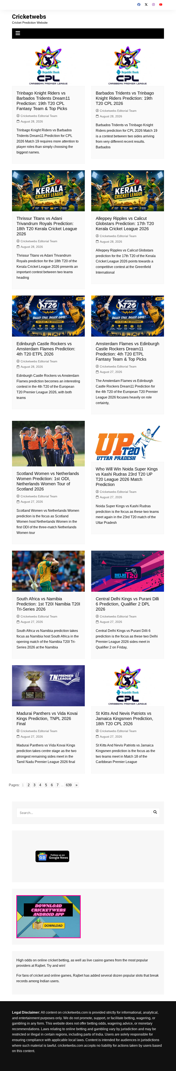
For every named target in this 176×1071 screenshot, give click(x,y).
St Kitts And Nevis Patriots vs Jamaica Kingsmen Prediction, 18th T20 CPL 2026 (124, 718)
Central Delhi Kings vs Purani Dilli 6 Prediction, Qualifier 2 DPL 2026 (127, 603)
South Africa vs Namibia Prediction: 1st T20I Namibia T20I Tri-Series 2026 (48, 603)
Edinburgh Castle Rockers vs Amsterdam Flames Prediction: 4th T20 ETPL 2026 (46, 348)
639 (69, 785)
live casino (95, 960)
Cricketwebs (29, 16)
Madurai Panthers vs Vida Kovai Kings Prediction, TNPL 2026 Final (47, 718)
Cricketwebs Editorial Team (39, 116)
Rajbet (78, 975)
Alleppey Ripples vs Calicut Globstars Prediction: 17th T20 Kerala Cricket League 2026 (125, 223)
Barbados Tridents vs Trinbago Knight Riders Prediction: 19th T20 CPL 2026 (125, 98)
